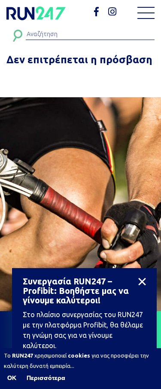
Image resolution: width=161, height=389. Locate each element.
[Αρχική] (36, 13)
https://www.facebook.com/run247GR (99, 11)
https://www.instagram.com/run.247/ (113, 11)
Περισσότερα (46, 377)
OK (11, 377)
